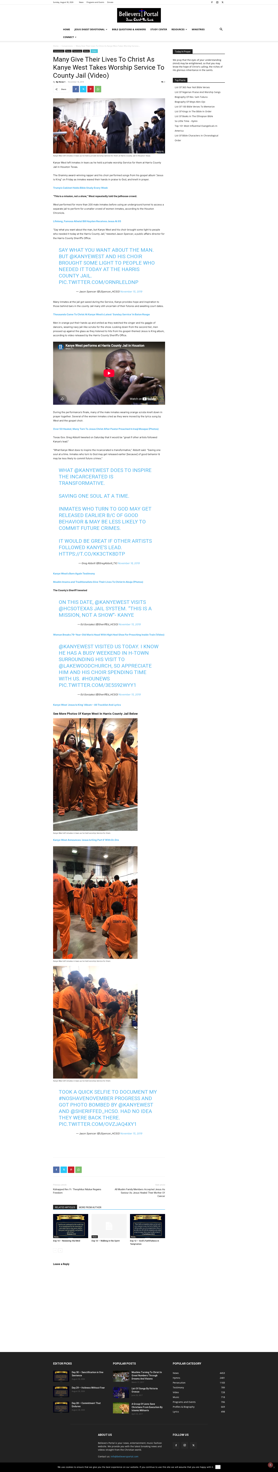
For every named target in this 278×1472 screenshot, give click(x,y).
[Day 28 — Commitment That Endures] (61, 1407)
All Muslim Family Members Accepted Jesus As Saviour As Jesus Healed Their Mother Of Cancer (140, 1193)
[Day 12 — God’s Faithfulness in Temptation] (147, 1226)
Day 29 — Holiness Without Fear (88, 1387)
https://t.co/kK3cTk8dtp (92, 554)
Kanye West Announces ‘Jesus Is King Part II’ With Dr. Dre (86, 839)
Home (66, 29)
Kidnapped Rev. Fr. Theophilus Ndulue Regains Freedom (77, 1191)
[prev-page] (55, 1250)
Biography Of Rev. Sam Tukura (191, 96)
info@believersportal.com (124, 1456)
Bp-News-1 (60, 82)
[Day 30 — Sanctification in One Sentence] (61, 1376)
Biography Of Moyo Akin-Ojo (190, 101)
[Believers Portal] (139, 15)
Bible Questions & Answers (129, 29)
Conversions (67, 46)
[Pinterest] (90, 89)
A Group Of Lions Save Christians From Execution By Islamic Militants (147, 1407)
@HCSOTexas (76, 608)
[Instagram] (217, 2)
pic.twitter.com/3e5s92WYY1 (97, 685)
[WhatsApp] (98, 89)
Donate (110, 2)
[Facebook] (211, 2)
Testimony (77, 51)
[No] (274, 1467)
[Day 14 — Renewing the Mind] (70, 1226)
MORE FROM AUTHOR (90, 1207)
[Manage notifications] (270, 1464)
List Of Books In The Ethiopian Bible (194, 116)
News (81, 2)
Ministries (198, 29)
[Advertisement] (109, 1146)
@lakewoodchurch (85, 666)
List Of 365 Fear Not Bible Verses (192, 87)
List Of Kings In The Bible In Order (193, 111)
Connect (68, 37)
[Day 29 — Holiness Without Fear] (61, 1391)
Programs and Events (95, 2)
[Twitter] (222, 2)
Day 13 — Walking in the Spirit (106, 1241)
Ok (218, 1467)
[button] (221, 29)
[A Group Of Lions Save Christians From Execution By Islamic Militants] (121, 1407)
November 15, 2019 (131, 291)
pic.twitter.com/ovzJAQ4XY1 (98, 1124)
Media (86, 51)
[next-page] (60, 1250)
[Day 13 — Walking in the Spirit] (109, 1226)
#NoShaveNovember (86, 1098)
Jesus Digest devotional (89, 29)
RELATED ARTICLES (65, 1207)
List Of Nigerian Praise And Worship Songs (198, 92)
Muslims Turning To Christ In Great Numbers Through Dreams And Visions (147, 1375)
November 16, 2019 (129, 563)
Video (94, 51)
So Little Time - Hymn (186, 121)
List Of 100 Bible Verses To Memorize (195, 106)
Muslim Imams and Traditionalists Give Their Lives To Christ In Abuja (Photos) (98, 581)
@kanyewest (87, 256)
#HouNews (96, 679)
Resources (178, 29)
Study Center (158, 29)
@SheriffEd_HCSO (94, 1111)
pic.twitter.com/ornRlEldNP (98, 282)
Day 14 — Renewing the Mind (66, 1241)
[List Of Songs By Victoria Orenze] (121, 1392)
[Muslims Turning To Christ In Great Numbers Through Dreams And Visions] (121, 1376)
